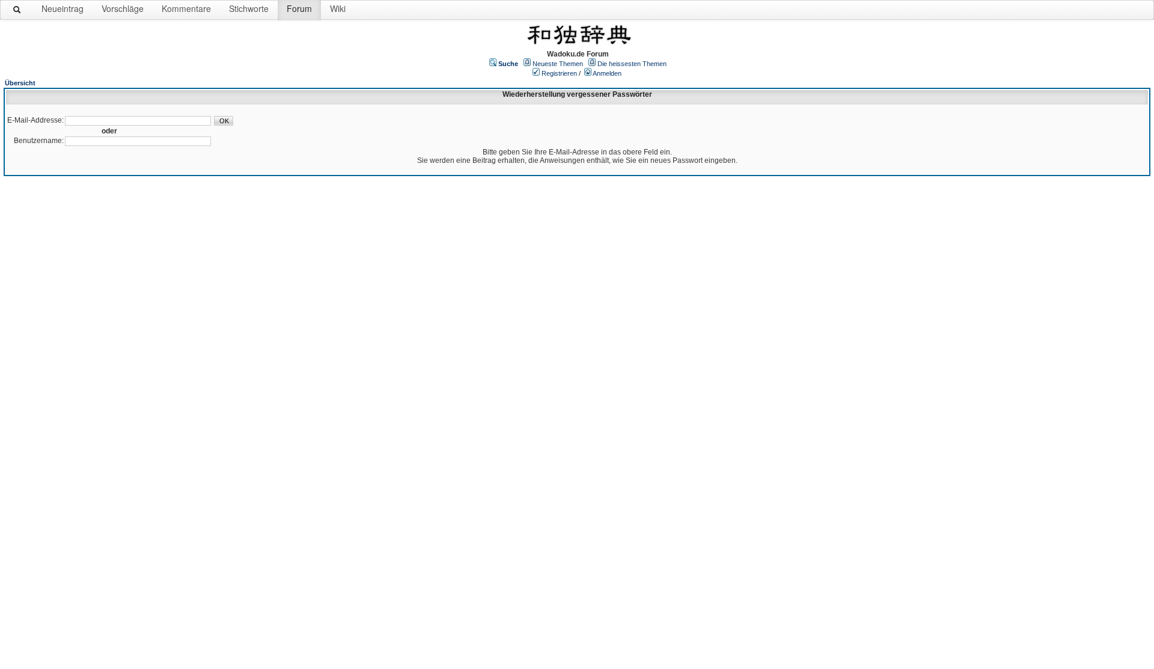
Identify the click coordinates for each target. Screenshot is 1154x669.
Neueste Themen (558, 63)
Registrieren (559, 73)
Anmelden (607, 73)
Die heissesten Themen (632, 63)
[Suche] (17, 12)
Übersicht (20, 83)
